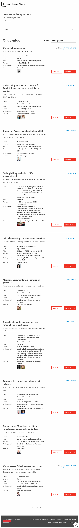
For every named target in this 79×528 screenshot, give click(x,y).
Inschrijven (69, 71)
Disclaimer (73, 522)
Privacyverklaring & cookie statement (58, 522)
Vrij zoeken (7, 21)
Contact (59, 519)
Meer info (56, 71)
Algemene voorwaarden (69, 519)
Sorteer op (45, 41)
